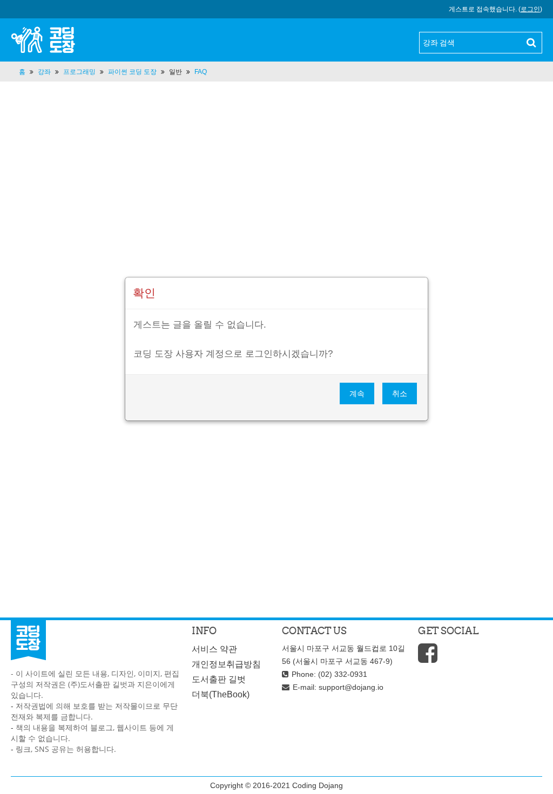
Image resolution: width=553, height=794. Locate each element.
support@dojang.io (351, 687)
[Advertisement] (276, 201)
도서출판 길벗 (219, 679)
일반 (175, 72)
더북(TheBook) (220, 694)
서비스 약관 (214, 649)
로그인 (530, 9)
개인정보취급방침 (226, 664)
